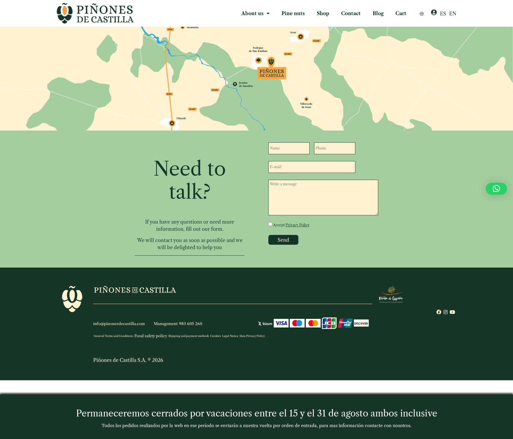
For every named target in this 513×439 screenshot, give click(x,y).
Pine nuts (293, 13)
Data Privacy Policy (252, 336)
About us (252, 13)
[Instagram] (445, 312)
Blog (378, 13)
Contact (351, 13)
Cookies (215, 336)
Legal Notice (230, 336)
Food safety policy (150, 336)
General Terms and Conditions (113, 336)
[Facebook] (438, 312)
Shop (323, 13)
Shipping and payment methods (188, 336)
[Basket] (421, 13)
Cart (400, 13)
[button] (496, 189)
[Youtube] (452, 312)
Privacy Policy (298, 225)
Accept (291, 225)
